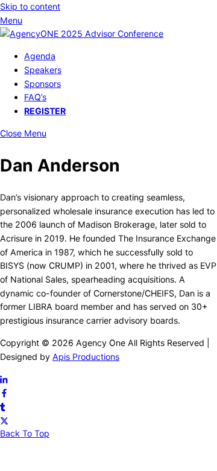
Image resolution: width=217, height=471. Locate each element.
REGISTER (45, 111)
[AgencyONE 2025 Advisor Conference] (81, 33)
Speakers (42, 70)
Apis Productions (85, 356)
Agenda (39, 56)
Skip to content (30, 6)
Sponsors (42, 83)
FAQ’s (35, 97)
